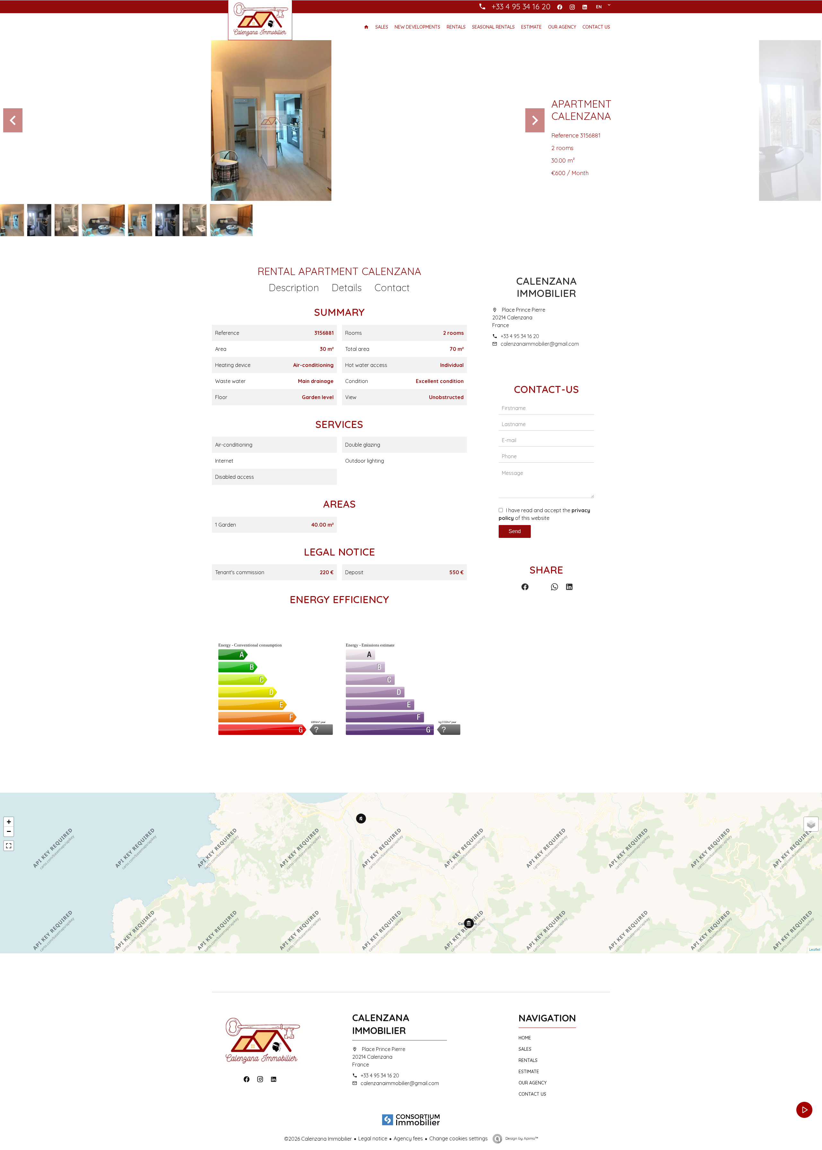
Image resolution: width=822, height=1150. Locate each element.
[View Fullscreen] (8, 846)
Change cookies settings (458, 1138)
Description (294, 287)
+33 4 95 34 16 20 (520, 336)
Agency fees (408, 1138)
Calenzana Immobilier (546, 286)
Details (347, 287)
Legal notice (372, 1138)
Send (515, 531)
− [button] (9, 831)
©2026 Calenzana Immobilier (318, 1139)
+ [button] (9, 822)
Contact (392, 287)
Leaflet (814, 949)
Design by (521, 1138)
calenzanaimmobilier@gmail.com (540, 344)
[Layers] (811, 824)
